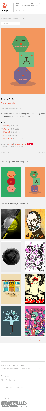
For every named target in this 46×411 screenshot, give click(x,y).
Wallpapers (6, 19)
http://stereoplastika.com (11, 108)
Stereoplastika (8, 103)
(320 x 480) (10, 126)
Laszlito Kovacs (5, 404)
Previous (6, 152)
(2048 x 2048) (13, 138)
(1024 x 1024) (10, 135)
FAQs (38, 369)
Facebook (17, 144)
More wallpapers (36, 340)
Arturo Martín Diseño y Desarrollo (13, 404)
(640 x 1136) (11, 132)
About (23, 19)
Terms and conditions (9, 369)
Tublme (22, 404)
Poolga (7, 7)
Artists (15, 19)
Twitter (10, 144)
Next (41, 152)
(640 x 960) (11, 129)
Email (24, 144)
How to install (26, 369)
